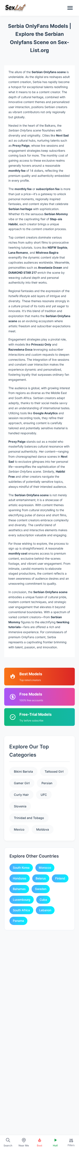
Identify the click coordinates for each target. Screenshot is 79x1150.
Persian (47, 783)
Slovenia (20, 806)
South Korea (21, 867)
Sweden (40, 889)
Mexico (19, 829)
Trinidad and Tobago (29, 818)
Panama (18, 920)
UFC (44, 794)
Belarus (41, 878)
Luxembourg (21, 899)
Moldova (42, 829)
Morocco (45, 867)
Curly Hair (21, 794)
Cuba (43, 899)
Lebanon (45, 910)
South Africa (21, 910)
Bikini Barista (23, 771)
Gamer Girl (22, 783)
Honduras (19, 878)
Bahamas (19, 889)
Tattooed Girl (54, 771)
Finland (60, 878)
